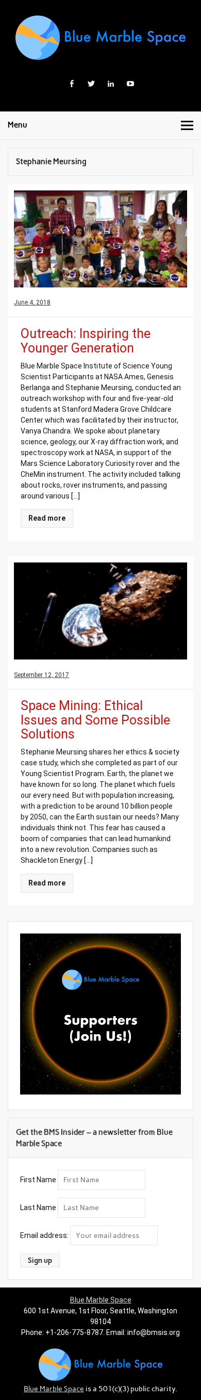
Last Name (38, 1207)
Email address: (45, 1235)
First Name (38, 1180)
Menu (17, 125)
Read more (46, 518)
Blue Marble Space (100, 1300)
